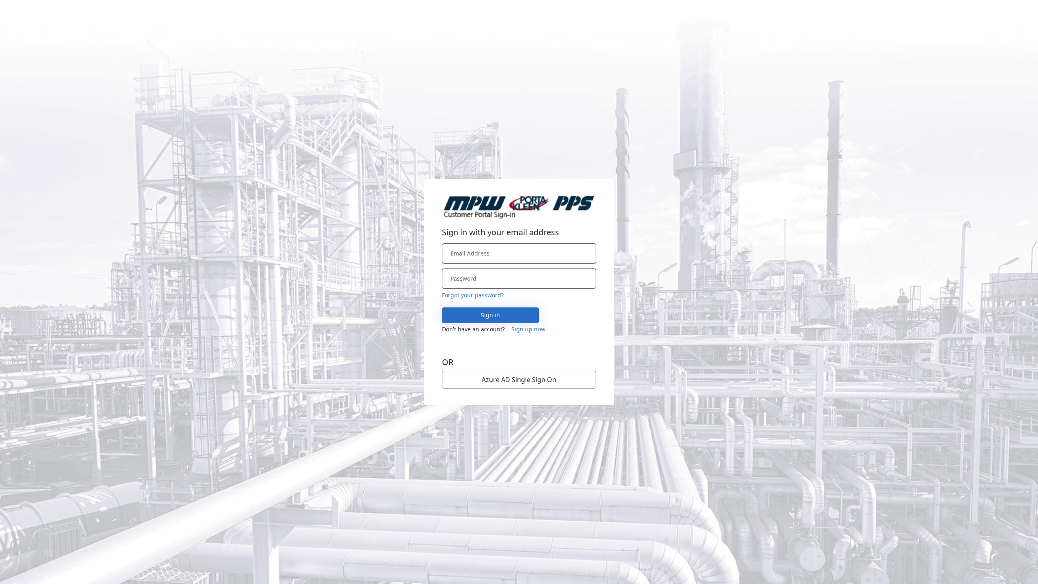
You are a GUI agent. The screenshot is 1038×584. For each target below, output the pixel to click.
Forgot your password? (473, 295)
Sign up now (528, 329)
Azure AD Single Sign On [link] (519, 379)
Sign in (490, 315)
